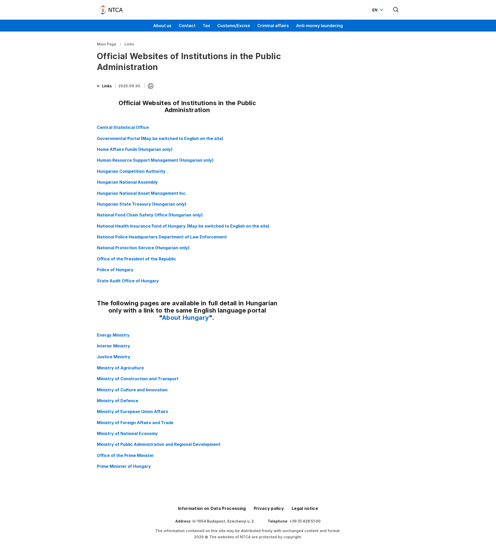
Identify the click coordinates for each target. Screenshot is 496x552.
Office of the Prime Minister (125, 455)
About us (162, 25)
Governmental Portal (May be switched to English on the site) (160, 138)
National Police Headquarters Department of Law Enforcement (162, 236)
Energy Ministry (113, 335)
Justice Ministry (113, 356)
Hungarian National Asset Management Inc (141, 193)
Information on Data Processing (212, 508)
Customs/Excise (233, 25)
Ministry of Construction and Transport (138, 378)
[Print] (151, 86)
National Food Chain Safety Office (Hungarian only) (150, 214)
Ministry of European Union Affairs (132, 411)
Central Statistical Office (123, 127)
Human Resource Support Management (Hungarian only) (155, 160)
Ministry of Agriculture (120, 367)
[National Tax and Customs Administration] (111, 10)
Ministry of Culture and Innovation (132, 389)
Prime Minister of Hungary (124, 466)
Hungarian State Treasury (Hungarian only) (142, 204)
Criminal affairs (273, 25)
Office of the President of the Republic (136, 258)
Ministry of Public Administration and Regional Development (158, 444)
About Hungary (185, 317)
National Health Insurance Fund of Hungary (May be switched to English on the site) (183, 226)
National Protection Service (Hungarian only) (143, 247)
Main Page (106, 44)
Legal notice (305, 508)
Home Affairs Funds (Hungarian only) (135, 149)
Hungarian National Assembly (127, 182)
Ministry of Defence (117, 400)
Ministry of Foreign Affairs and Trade (135, 422)
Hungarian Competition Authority (131, 171)
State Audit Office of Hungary (128, 280)
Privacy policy (269, 508)
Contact (187, 25)
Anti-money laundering (319, 25)
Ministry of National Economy (127, 433)
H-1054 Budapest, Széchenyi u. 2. (223, 521)
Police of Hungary (115, 269)
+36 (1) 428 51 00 (305, 521)
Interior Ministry (113, 345)
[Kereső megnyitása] (396, 10)
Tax (206, 25)
